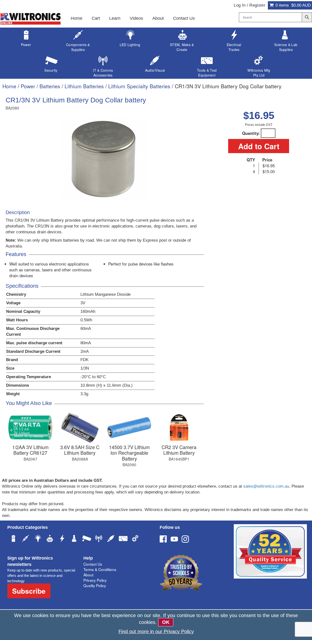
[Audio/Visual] (111, 539)
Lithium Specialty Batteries (139, 86)
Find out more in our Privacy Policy (156, 631)
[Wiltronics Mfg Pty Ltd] (135, 539)
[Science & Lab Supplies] (74, 539)
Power (28, 86)
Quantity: (251, 133)
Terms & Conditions (99, 569)
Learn (114, 18)
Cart (96, 18)
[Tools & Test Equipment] (123, 539)
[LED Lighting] (38, 539)
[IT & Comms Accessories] (99, 539)
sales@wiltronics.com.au (266, 486)
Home (76, 18)
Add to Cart (258, 146)
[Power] (13, 539)
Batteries (49, 86)
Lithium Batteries (84, 86)
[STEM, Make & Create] (50, 539)
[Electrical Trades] (62, 539)
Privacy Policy (95, 580)
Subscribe (29, 591)
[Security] (86, 539)
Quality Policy (94, 585)
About (158, 18)
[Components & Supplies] (26, 539)
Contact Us (184, 18)
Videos (136, 18)
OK (165, 622)
